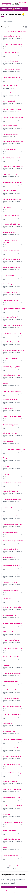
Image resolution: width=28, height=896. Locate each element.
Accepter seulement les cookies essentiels (14, 890)
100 (19, 868)
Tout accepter (14, 887)
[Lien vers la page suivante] (17, 866)
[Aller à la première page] (10, 3)
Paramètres (14, 893)
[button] (23, 27)
